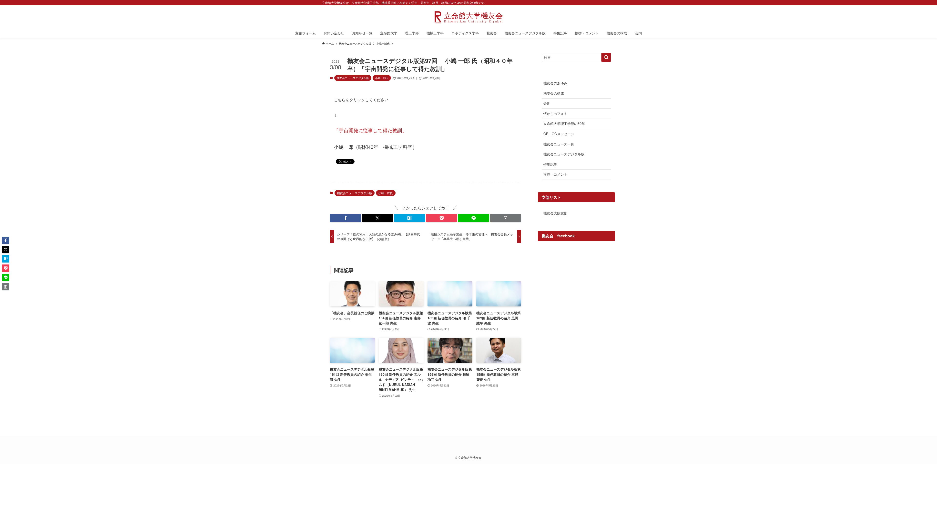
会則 (546, 103)
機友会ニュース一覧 (558, 144)
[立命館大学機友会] (468, 17)
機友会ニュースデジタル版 (353, 78)
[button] (345, 218)
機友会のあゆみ (555, 83)
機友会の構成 (553, 93)
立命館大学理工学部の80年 (564, 123)
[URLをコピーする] (505, 218)
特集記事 (550, 164)
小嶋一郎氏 (381, 78)
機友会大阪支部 (555, 213)
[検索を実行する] (606, 57)
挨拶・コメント (555, 174)
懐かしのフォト (555, 113)
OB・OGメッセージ (558, 133)
